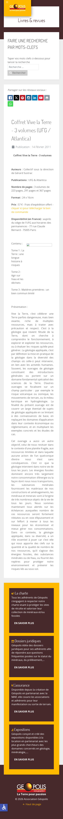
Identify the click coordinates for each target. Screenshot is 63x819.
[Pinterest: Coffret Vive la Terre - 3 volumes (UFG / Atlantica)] (22, 97)
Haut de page (33, 804)
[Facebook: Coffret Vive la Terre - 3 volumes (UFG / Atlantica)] (10, 97)
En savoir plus (24, 623)
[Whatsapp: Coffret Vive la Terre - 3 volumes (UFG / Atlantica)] (10, 104)
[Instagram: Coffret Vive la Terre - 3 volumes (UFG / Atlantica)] (28, 97)
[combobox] (23, 67)
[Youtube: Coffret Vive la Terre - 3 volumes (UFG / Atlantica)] (41, 97)
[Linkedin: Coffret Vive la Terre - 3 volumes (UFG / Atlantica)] (34, 97)
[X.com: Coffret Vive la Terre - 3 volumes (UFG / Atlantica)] (16, 97)
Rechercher (19, 72)
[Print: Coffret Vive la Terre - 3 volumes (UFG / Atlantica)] (47, 97)
